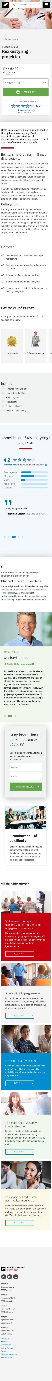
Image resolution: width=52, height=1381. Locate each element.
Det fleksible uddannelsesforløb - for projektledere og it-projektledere (25, 589)
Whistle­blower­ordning (9, 1354)
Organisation (6, 1345)
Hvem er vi (5, 1342)
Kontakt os (5, 1338)
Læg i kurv (28, 92)
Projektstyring (11, 39)
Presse (4, 1351)
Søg (39, 5)
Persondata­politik (7, 1358)
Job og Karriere (7, 1348)
